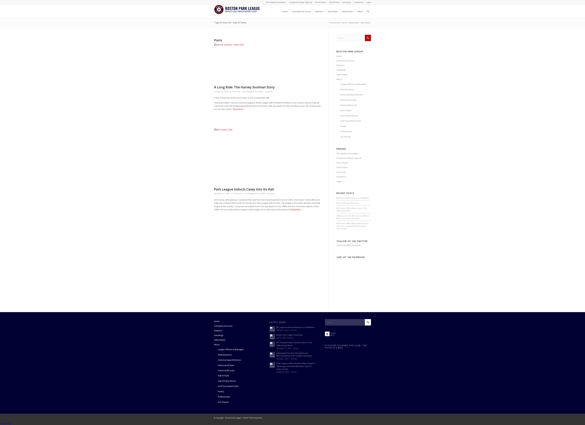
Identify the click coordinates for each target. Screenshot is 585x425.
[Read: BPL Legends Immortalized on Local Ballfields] (272, 329)
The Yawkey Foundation (276, 2)
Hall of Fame (346, 110)
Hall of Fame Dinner (349, 115)
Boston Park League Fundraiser (347, 203)
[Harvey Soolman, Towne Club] (267, 63)
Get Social (346, 2)
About (339, 79)
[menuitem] (275, 2)
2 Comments (235, 92)
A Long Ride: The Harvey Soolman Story (244, 87)
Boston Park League (233, 418)
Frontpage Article (251, 92)
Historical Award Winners (351, 94)
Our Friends (345, 136)
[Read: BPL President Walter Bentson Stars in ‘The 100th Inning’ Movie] (272, 344)
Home (339, 56)
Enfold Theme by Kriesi (252, 418)
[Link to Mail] (224, 2)
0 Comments (237, 193)
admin (270, 92)
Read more (238, 109)
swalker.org (5, 423)
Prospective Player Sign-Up (300, 2)
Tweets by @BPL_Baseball (348, 245)
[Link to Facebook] (215, 2)
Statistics (340, 65)
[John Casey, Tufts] (267, 157)
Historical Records (348, 105)
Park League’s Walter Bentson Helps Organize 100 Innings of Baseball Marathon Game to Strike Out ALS (352, 225)
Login (368, 2)
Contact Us (358, 2)
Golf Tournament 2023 (350, 120)
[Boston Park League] (237, 11)
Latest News (342, 74)
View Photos (334, 2)
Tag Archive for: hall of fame (230, 22)
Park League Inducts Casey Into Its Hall (244, 189)
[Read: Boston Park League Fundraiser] (272, 336)
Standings (341, 70)
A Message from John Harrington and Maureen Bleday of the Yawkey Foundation (353, 217)
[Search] (368, 11)
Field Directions (347, 89)
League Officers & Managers (353, 84)
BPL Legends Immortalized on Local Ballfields (352, 198)
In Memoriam (346, 131)
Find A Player (320, 2)
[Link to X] (219, 2)
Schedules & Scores (345, 60)
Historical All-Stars (348, 100)
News (261, 92)
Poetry (343, 126)
